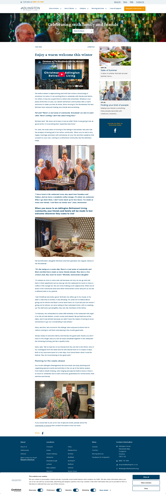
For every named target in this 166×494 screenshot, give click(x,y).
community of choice (43, 425)
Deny (146, 488)
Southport (71, 461)
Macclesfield (51, 468)
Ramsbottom (72, 450)
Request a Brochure (134, 8)
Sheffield (71, 457)
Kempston (49, 457)
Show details (104, 490)
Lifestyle (83, 8)
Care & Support (115, 8)
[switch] (59, 490)
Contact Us (140, 2)
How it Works (69, 8)
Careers (95, 447)
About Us (117, 2)
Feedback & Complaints (100, 457)
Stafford (70, 464)
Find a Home (54, 8)
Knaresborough (51, 461)
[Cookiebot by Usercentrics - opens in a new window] (16, 490)
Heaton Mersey (51, 454)
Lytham (49, 464)
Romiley (70, 454)
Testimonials (25, 450)
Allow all (146, 477)
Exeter (48, 450)
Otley (70, 447)
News (125, 2)
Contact (95, 450)
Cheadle (49, 447)
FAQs (131, 2)
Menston (49, 471)
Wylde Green (72, 471)
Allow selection (146, 483)
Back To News (79, 31)
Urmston (70, 468)
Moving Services (98, 8)
